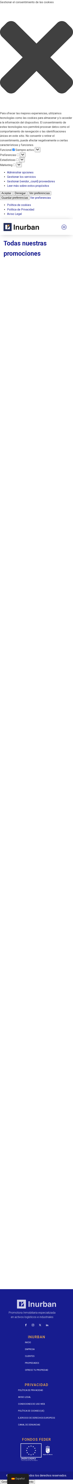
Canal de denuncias (29, 1425)
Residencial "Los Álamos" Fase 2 (29, 1071)
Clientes (29, 1356)
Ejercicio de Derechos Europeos (36, 1418)
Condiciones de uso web (31, 1404)
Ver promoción (37, 338)
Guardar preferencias (14, 197)
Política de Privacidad (20, 209)
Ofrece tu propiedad (36, 1370)
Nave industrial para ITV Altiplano (30, 649)
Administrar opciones (20, 172)
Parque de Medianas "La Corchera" (30, 818)
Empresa (30, 1349)
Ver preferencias (39, 193)
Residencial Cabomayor (23, 1155)
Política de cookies (19, 205)
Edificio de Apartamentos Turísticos (32, 396)
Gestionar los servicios (21, 176)
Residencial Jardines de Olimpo (28, 1239)
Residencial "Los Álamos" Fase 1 (29, 986)
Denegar (20, 193)
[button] (36, 58)
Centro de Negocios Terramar (27, 312)
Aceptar (6, 193)
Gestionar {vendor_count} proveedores (31, 181)
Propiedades (32, 1363)
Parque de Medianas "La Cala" (27, 733)
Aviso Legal (14, 214)
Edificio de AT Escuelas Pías (26, 480)
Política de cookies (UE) (31, 1411)
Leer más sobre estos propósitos (28, 185)
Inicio (28, 1342)
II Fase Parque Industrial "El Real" (29, 565)
